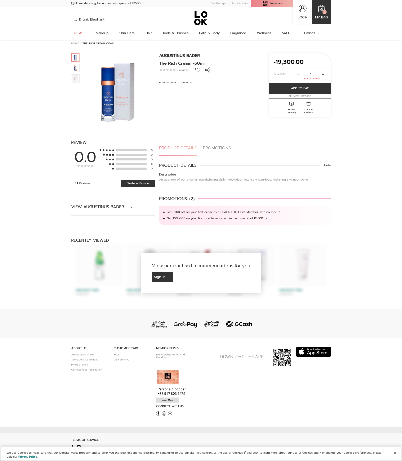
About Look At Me (82, 354)
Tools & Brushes (175, 33)
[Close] (395, 453)
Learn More (167, 400)
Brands (309, 33)
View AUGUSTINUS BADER (98, 207)
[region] (201, 454)
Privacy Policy (79, 365)
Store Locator (240, 3)
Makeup (102, 33)
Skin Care (127, 33)
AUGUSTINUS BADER (179, 55)
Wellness (264, 33)
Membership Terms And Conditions (170, 356)
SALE (286, 33)
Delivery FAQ (121, 360)
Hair (149, 33)
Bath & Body (209, 33)
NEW (78, 33)
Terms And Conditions (84, 360)
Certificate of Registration (86, 370)
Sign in (159, 276)
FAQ (116, 354)
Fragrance (238, 33)
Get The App (219, 3)
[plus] (323, 74)
